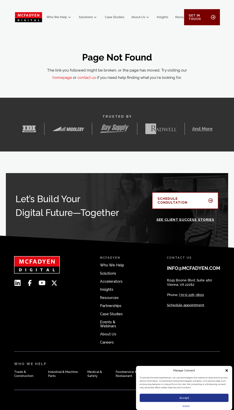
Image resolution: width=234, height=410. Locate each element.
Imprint (186, 406)
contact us (87, 77)
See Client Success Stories (185, 220)
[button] (227, 370)
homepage (62, 77)
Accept (184, 398)
